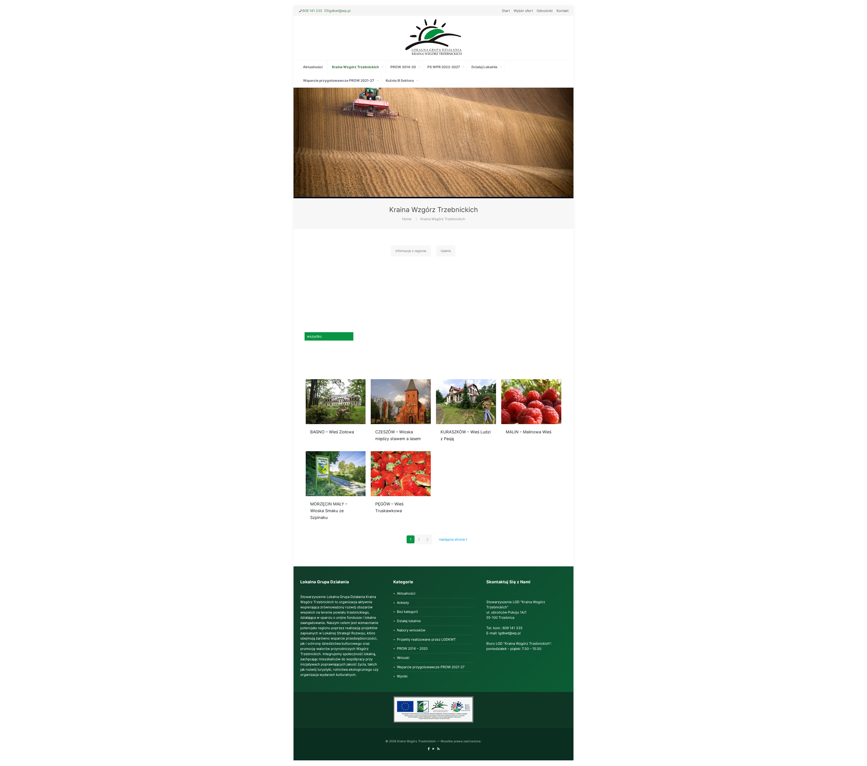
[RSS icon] (438, 749)
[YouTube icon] (433, 749)
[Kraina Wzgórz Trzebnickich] (433, 38)
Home (407, 219)
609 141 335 (312, 11)
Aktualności (406, 593)
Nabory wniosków (411, 630)
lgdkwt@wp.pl (339, 11)
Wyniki (402, 676)
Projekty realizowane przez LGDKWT (426, 639)
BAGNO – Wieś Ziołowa (332, 432)
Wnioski (403, 658)
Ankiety (403, 602)
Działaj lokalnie (409, 621)
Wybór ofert (523, 11)
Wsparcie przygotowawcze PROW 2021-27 (431, 667)
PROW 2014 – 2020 (412, 648)
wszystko (314, 336)
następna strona (452, 539)
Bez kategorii (407, 612)
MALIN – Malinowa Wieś (528, 432)
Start (506, 11)
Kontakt (563, 11)
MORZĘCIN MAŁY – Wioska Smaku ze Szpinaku (328, 511)
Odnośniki (545, 11)
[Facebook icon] (429, 749)
